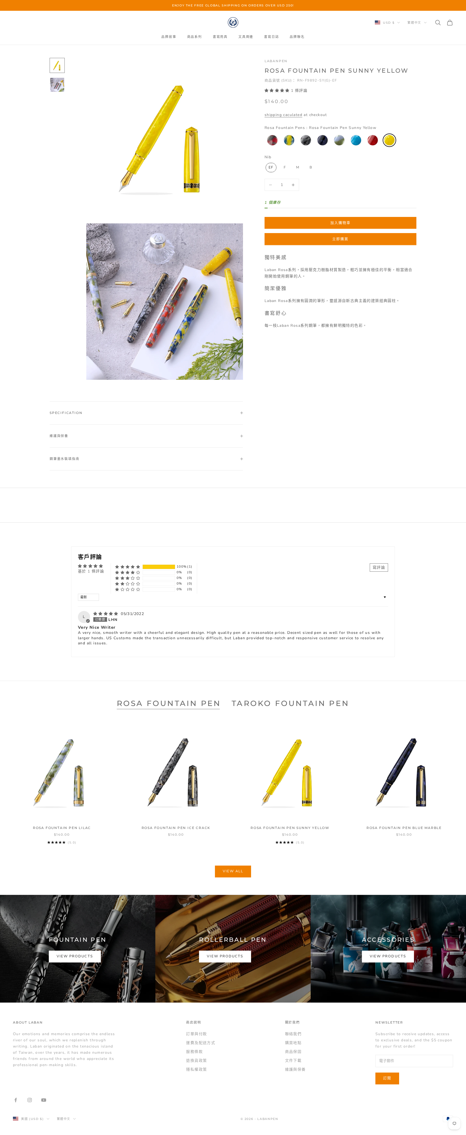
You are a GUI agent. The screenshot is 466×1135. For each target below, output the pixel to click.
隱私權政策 (196, 1069)
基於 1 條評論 (91, 571)
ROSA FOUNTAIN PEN (169, 703)
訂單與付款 (196, 1033)
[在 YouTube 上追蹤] (43, 1100)
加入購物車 (340, 222)
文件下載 (293, 1060)
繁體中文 (414, 22)
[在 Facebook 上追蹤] (15, 1100)
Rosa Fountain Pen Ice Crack (176, 828)
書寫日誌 (271, 37)
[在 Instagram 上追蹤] (29, 1100)
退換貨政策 (196, 1060)
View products (75, 956)
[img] (106, 613)
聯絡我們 (293, 1033)
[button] (278, 90)
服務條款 (194, 1051)
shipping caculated (283, 115)
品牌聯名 (297, 37)
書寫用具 (220, 37)
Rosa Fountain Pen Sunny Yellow (290, 828)
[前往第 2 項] (57, 84)
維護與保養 (295, 1069)
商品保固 (293, 1051)
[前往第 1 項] (57, 65)
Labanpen (276, 61)
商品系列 (194, 37)
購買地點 (293, 1042)
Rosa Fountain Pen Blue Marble (404, 828)
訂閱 (387, 1078)
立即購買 (340, 239)
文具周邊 (245, 37)
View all (233, 871)
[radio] (272, 140)
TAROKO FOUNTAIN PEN (290, 703)
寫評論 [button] (379, 567)
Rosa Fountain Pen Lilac (62, 828)
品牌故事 (168, 37)
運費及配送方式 (200, 1042)
